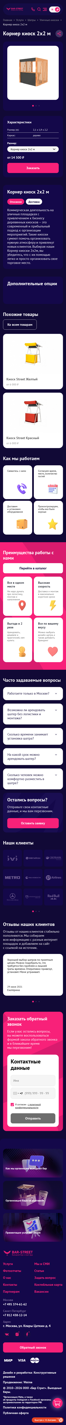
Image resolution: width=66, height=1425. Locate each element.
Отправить (33, 1118)
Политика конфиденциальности (24, 1407)
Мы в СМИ (42, 1264)
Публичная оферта (16, 1413)
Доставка (34, 201)
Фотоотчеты (12, 1271)
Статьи (39, 1271)
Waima (28, 1382)
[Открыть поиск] (38, 9)
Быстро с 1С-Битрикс (45, 1419)
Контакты (10, 1284)
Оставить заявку (33, 823)
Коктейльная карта (48, 1284)
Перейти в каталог (33, 568)
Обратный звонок (33, 1347)
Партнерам (11, 1291)
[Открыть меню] (44, 9)
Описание (16, 201)
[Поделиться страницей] (59, 33)
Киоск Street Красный (22, 438)
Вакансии (41, 1291)
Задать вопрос (45, 1277)
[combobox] (17, 1093)
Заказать (33, 168)
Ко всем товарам (19, 324)
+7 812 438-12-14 (15, 1315)
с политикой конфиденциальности (28, 1106)
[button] (33, 106)
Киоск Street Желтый (22, 379)
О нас (7, 1277)
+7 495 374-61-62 (15, 1304)
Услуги (8, 1264)
